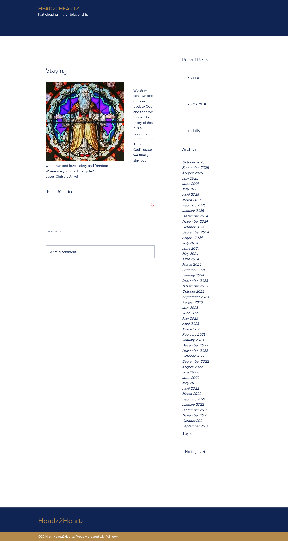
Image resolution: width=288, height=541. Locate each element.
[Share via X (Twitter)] (59, 191)
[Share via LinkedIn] (70, 191)
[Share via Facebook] (48, 191)
